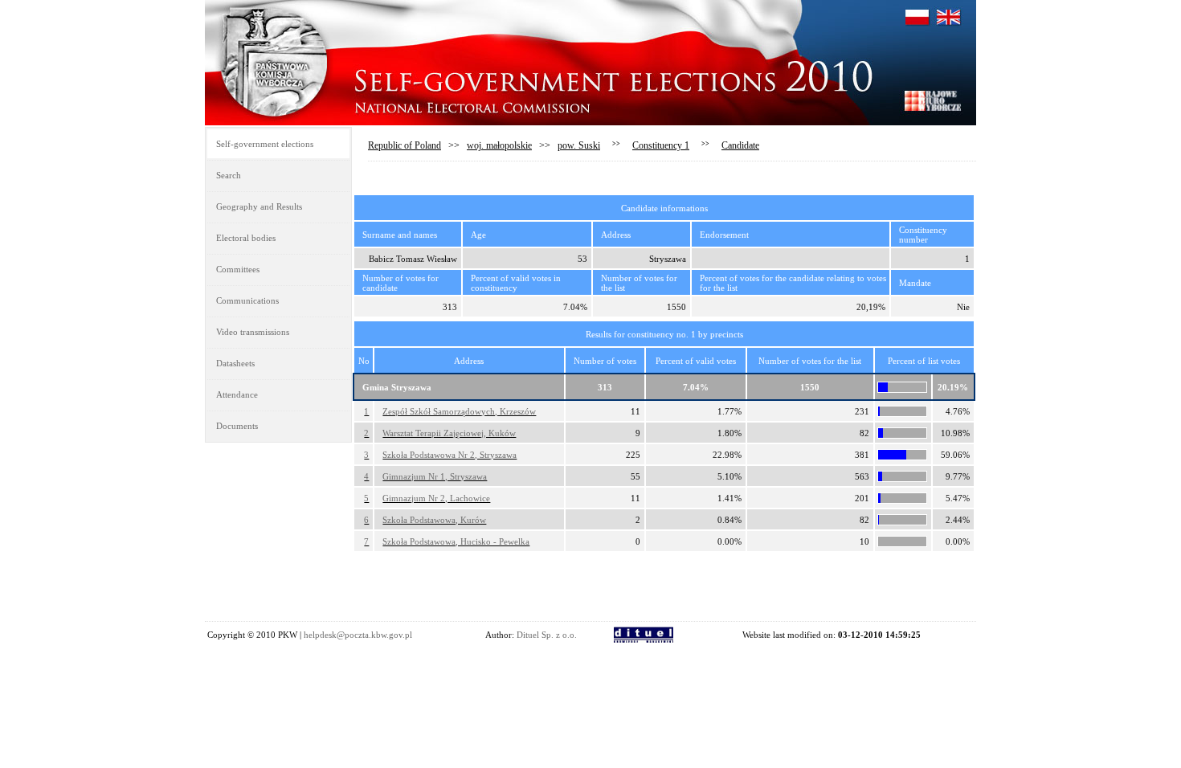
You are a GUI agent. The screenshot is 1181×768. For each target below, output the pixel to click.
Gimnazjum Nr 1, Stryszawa (434, 476)
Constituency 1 (660, 145)
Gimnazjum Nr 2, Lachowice (436, 498)
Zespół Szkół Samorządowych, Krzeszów (459, 411)
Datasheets (235, 363)
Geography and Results (259, 206)
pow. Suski (579, 145)
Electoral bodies (246, 238)
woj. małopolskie (499, 145)
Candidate (740, 145)
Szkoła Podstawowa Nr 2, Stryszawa (449, 455)
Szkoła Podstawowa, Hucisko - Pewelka (455, 541)
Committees (237, 269)
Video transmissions (252, 332)
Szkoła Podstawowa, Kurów (434, 520)
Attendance (237, 394)
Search (228, 175)
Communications (247, 300)
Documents (237, 426)
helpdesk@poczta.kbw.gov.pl (358, 634)
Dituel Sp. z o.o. (547, 634)
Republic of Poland (404, 145)
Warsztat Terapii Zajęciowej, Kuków (449, 433)
